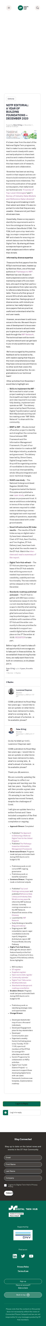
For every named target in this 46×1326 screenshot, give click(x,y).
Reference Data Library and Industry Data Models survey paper (22, 896)
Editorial (11, 99)
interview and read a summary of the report (23, 555)
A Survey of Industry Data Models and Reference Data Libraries (21, 196)
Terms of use (23, 1271)
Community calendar (20, 978)
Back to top (21, 1295)
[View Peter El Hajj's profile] (11, 731)
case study (19, 495)
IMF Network (27, 335)
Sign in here (23, 1288)
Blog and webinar (19, 926)
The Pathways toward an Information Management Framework (22, 846)
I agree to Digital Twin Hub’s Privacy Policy (22, 1186)
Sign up (23, 1281)
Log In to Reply (21, 1104)
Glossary (15, 915)
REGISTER (20, 638)
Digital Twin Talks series (21, 980)
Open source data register (22, 975)
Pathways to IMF (24, 272)
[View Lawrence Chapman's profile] (11, 691)
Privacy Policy (23, 1267)
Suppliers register (19, 972)
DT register (16, 970)
